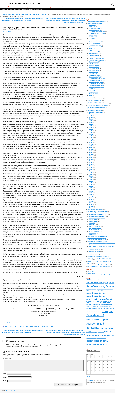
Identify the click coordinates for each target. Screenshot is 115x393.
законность (90, 312)
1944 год (91, 206)
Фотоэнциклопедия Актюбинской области (99, 265)
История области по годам (95, 110)
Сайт (5, 381)
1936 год (91, 179)
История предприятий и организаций (97, 211)
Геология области (93, 219)
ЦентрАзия (90, 380)
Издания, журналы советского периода (98, 103)
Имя (4, 373)
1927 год (91, 149)
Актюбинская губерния (100, 282)
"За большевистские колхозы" (97, 31)
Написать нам (17, 9)
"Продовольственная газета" (96, 58)
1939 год (91, 189)
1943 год (91, 202)
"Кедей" (91, 48)
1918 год (91, 119)
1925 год (91, 142)
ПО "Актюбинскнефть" (95, 229)
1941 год (91, 196)
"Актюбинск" (92, 25)
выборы (103, 306)
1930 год (91, 159)
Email (5, 377)
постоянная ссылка (47, 326)
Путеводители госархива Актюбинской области (32, 9)
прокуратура (99, 335)
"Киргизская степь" (94, 52)
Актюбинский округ (96, 293)
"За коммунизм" (93, 35)
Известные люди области (94, 100)
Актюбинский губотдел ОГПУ (93, 289)
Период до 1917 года (39, 14)
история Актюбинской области (99, 315)
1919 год (91, 122)
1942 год (91, 199)
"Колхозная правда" (94, 55)
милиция (94, 332)
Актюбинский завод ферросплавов (98, 213)
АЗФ (87, 280)
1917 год (91, 115)
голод (88, 308)
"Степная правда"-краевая (96, 82)
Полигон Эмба (92, 233)
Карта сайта (9, 9)
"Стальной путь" (93, 72)
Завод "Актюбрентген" (95, 226)
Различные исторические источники (19, 14)
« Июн (88, 376)
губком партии (100, 308)
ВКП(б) (93, 302)
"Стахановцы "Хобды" (95, 75)
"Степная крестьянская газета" (97, 78)
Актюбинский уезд (93, 299)
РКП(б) (88, 304)
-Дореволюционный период (96, 112)
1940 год (91, 192)
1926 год (91, 145)
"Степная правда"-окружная (96, 85)
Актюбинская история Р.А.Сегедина (97, 21)
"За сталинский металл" (95, 41)
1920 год (91, 125)
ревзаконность (91, 338)
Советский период (93, 253)
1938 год (91, 186)
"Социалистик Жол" (94, 65)
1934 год (91, 172)
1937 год (91, 182)
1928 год (91, 152)
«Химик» (91, 95)
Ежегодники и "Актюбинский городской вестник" (102, 243)
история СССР (102, 328)
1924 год (91, 139)
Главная (3, 9)
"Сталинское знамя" (94, 68)
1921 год (91, 129)
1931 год (91, 162)
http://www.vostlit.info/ (13, 323)
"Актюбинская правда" (95, 28)
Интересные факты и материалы (96, 107)
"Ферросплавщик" (93, 92)
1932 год (91, 166)
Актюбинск (95, 280)
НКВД (105, 302)
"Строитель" (92, 88)
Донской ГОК (92, 223)
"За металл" (92, 38)
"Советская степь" (94, 62)
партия (108, 331)
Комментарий (8, 358)
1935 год (91, 176)
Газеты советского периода (95, 23)
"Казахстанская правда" (95, 45)
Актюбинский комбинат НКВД (96, 290)
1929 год (91, 155)
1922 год (91, 132)
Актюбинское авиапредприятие (97, 216)
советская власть (97, 340)
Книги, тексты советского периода (97, 238)
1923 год (91, 135)
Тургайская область (96, 306)
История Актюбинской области (24, 3)
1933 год (91, 169)
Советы (98, 304)
